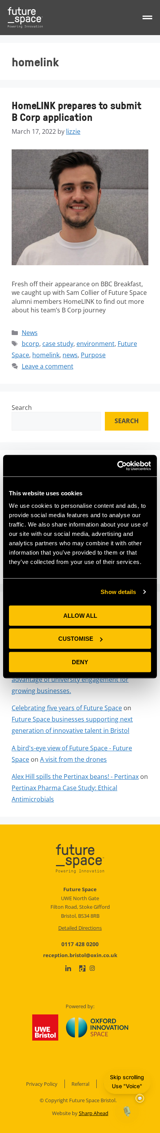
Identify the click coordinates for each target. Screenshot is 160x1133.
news (70, 355)
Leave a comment (47, 366)
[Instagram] (92, 968)
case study (57, 343)
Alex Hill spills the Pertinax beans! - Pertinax (75, 776)
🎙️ (127, 1111)
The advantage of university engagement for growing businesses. (78, 679)
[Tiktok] (82, 968)
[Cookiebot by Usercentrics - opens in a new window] (117, 466)
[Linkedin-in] (68, 968)
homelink (45, 355)
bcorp (30, 343)
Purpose (93, 355)
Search (22, 407)
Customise (75, 638)
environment (96, 343)
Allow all (80, 615)
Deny (80, 661)
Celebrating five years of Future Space (67, 708)
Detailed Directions (80, 927)
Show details (118, 592)
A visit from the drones (73, 759)
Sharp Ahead (93, 1113)
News (30, 332)
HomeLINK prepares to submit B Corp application (76, 111)
